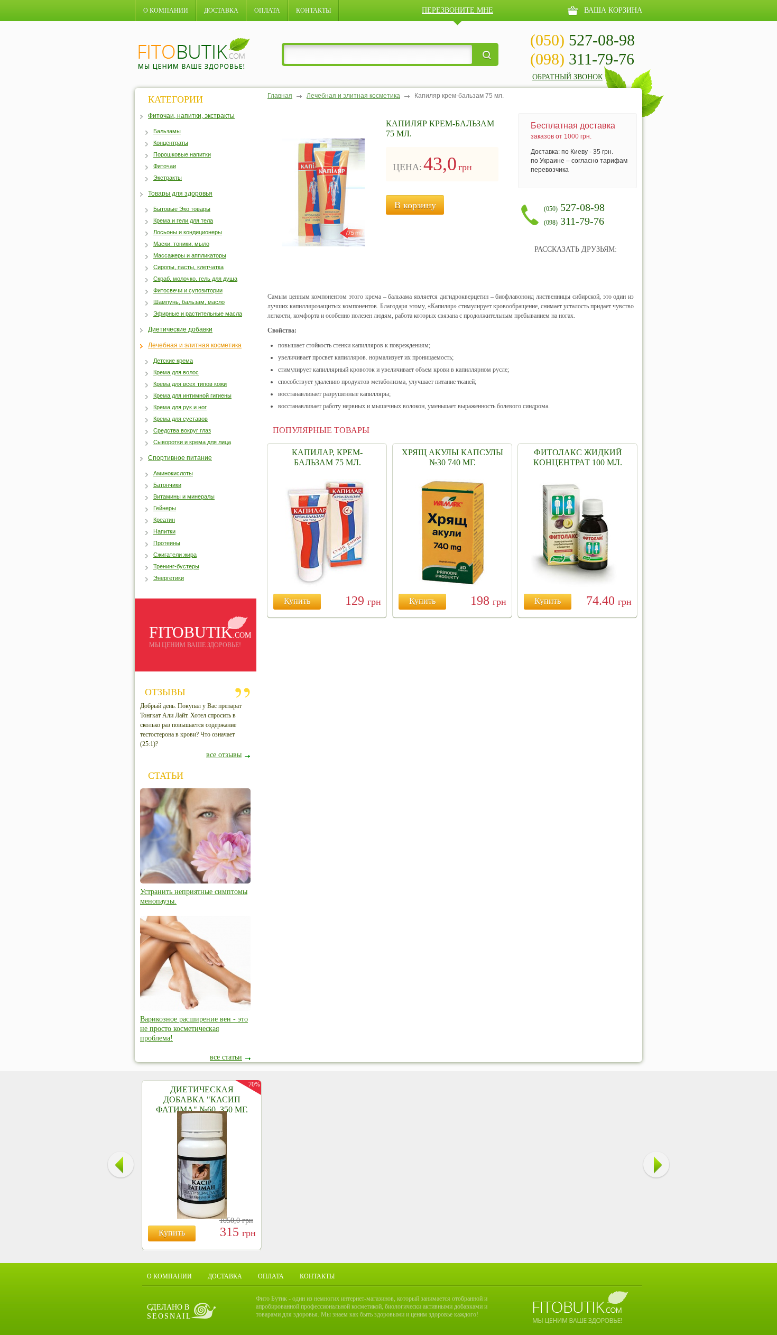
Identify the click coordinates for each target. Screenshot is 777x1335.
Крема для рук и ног (180, 407)
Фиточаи (164, 166)
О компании (165, 10)
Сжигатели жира (175, 554)
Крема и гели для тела (183, 220)
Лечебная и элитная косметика (195, 345)
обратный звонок (567, 77)
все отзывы (224, 755)
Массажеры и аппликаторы (189, 255)
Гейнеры (164, 508)
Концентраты (170, 143)
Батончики (167, 485)
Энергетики (168, 578)
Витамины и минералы (184, 496)
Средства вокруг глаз (182, 430)
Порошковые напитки (182, 154)
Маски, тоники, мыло (181, 244)
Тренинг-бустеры (176, 566)
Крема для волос (176, 372)
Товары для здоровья (180, 193)
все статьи (226, 1057)
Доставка (221, 10)
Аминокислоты (173, 473)
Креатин (164, 520)
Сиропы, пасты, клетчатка (188, 267)
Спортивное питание (180, 458)
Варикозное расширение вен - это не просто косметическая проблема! (194, 1028)
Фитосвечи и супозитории (188, 290)
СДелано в (169, 1311)
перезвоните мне (457, 10)
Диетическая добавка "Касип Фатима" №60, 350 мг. (202, 1099)
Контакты (313, 10)
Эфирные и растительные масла (197, 313)
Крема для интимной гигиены (192, 395)
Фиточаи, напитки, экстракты (191, 115)
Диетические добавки (180, 329)
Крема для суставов (180, 419)
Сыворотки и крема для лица (192, 442)
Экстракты (167, 177)
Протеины (166, 543)
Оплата (267, 10)
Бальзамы (167, 131)
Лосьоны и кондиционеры (187, 232)
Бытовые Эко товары (181, 209)
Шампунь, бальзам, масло (189, 302)
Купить (297, 600)
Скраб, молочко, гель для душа (195, 278)
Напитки (164, 531)
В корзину (415, 205)
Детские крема (173, 360)
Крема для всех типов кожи (190, 384)
